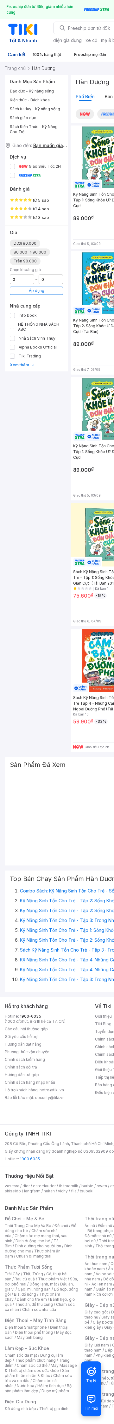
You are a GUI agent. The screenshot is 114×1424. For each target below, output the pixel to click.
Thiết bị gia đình (53, 1408)
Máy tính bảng (30, 1337)
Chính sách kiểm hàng (25, 1059)
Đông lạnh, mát (43, 1284)
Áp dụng (36, 290)
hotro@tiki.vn (52, 1090)
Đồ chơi (61, 1225)
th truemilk (68, 1185)
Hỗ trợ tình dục (50, 1385)
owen (102, 1185)
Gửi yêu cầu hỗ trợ (21, 1036)
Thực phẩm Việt (52, 1279)
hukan (49, 1191)
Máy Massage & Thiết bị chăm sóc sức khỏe (41, 1368)
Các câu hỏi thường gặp (26, 1029)
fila (74, 1191)
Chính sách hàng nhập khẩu (30, 1082)
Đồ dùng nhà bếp (20, 1408)
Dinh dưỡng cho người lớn (38, 1246)
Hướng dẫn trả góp (22, 1074)
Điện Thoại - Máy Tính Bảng (35, 1320)
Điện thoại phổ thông (34, 1332)
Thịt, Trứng (33, 1273)
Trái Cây (12, 1273)
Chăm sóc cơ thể (32, 1365)
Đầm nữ (105, 1225)
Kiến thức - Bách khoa (30, 100)
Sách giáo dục (23, 117)
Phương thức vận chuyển (27, 1051)
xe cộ (91, 40)
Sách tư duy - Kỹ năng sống (35, 108)
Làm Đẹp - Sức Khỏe (27, 1348)
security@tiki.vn (50, 1097)
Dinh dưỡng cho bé (33, 1240)
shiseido (13, 1191)
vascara (12, 1185)
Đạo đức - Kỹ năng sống (32, 91)
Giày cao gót (96, 1312)
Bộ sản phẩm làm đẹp (38, 1388)
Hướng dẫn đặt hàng (23, 1044)
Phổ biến (85, 96)
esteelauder (44, 1185)
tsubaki (86, 1191)
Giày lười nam (97, 1345)
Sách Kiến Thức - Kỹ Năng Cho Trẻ (34, 129)
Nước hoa (25, 1385)
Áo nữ (90, 1225)
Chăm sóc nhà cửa (39, 1309)
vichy (63, 1191)
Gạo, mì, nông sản (34, 1289)
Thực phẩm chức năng (35, 1360)
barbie (87, 1185)
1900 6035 (30, 1158)
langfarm (32, 1191)
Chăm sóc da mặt (21, 1355)
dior (26, 1185)
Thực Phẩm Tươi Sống (29, 1267)
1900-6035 (30, 1016)
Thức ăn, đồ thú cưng (34, 1304)
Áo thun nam (96, 1263)
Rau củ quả (25, 1279)
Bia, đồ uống (25, 1294)
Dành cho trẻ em (32, 1299)
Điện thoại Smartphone (26, 1327)
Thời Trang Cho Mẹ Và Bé (28, 1225)
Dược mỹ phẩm (55, 1390)
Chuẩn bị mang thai (33, 1256)
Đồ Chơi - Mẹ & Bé (24, 1218)
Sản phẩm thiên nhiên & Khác (37, 1373)
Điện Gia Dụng (20, 1401)
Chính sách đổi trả (21, 1067)
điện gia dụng (67, 40)
